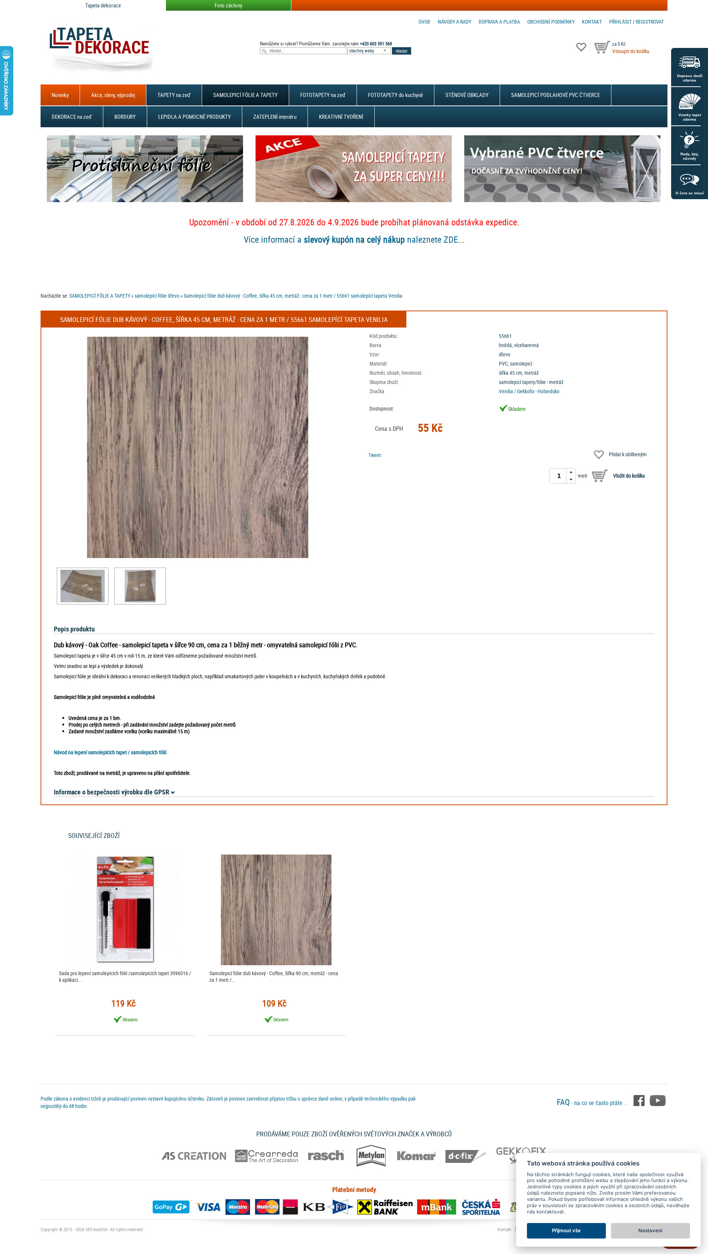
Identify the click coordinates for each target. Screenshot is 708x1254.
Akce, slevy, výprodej (113, 94)
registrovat (650, 21)
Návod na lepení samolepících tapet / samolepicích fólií (110, 752)
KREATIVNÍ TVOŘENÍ (341, 116)
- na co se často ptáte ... (593, 1103)
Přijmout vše (566, 1230)
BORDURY (125, 116)
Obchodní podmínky (551, 21)
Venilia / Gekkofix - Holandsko (529, 391)
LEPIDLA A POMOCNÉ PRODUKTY (194, 116)
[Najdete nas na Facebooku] (640, 1100)
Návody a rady (454, 21)
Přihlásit (620, 21)
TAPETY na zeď (174, 94)
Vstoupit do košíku (630, 51)
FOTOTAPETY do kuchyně (395, 94)
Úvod (424, 21)
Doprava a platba (499, 21)
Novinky (60, 94)
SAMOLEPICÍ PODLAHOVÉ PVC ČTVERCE (555, 94)
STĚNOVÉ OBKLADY (467, 94)
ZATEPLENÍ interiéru (274, 116)
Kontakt (592, 21)
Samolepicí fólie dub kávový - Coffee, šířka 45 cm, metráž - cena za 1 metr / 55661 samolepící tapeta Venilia (293, 295)
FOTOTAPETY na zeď (323, 94)
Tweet (374, 454)
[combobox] (369, 51)
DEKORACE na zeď (72, 116)
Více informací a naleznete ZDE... (354, 239)
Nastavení (650, 1230)
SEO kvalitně (97, 1229)
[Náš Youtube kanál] (657, 1100)
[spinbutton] (559, 475)
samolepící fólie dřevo (157, 295)
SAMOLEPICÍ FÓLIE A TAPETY (245, 94)
